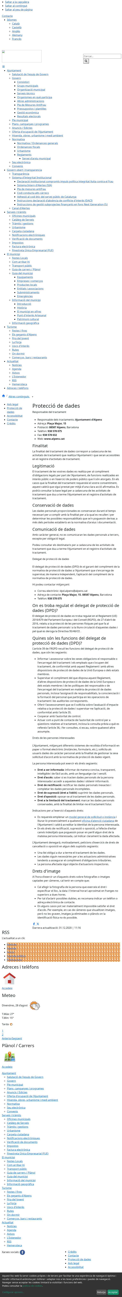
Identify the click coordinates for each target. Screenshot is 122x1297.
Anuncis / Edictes (17, 1092)
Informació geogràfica (20, 1184)
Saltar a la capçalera (17, 2)
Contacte (7, 16)
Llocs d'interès (15, 1207)
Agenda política (16, 956)
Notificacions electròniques (23, 1138)
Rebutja (101, 1292)
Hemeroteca (14, 1245)
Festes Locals (15, 1161)
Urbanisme (13, 1130)
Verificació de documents (22, 1142)
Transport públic (17, 1169)
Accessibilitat (15, 416)
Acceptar (113, 1292)
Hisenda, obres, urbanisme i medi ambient (32, 1100)
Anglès (16, 31)
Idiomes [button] (12, 20)
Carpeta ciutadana (18, 1134)
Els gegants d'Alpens (19, 1195)
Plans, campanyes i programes (25, 1088)
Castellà (16, 27)
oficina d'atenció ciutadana (98, 821)
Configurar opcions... (13, 1292)
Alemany (17, 35)
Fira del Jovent (15, 1199)
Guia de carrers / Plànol (21, 1172)
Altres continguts (19, 396)
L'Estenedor (14, 1237)
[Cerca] (86, 61)
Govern (11, 1081)
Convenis (12, 1111)
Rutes (10, 1211)
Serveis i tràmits (11, 1115)
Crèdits (11, 423)
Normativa (13, 1104)
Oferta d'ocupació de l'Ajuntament (27, 1096)
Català (16, 23)
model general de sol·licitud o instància (92, 817)
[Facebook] (22, 1252)
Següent (17, 1038)
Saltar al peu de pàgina (19, 9)
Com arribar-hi (16, 1165)
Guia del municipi (17, 1176)
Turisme (7, 1188)
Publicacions (14, 960)
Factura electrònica (18, 1149)
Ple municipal (15, 1084)
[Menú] (3, 66)
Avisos (11, 952)
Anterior (7, 1038)
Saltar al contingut (16, 5)
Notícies (12, 944)
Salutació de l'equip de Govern (25, 1077)
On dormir (13, 1214)
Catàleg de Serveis (18, 1123)
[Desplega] (32, 397)
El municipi (8, 1157)
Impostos (12, 1146)
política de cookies (32, 1285)
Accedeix (7, 988)
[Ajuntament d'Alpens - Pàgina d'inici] (22, 56)
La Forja (11, 1203)
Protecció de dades (79, 1259)
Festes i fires (14, 1192)
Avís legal (12, 404)
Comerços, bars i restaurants (24, 1218)
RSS (9, 1241)
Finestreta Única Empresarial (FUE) (27, 1153)
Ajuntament (9, 1073)
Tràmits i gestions (17, 1126)
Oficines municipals (18, 1119)
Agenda (11, 948)
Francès (16, 39)
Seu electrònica (16, 1107)
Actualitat (7, 1222)
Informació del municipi (21, 1180)
